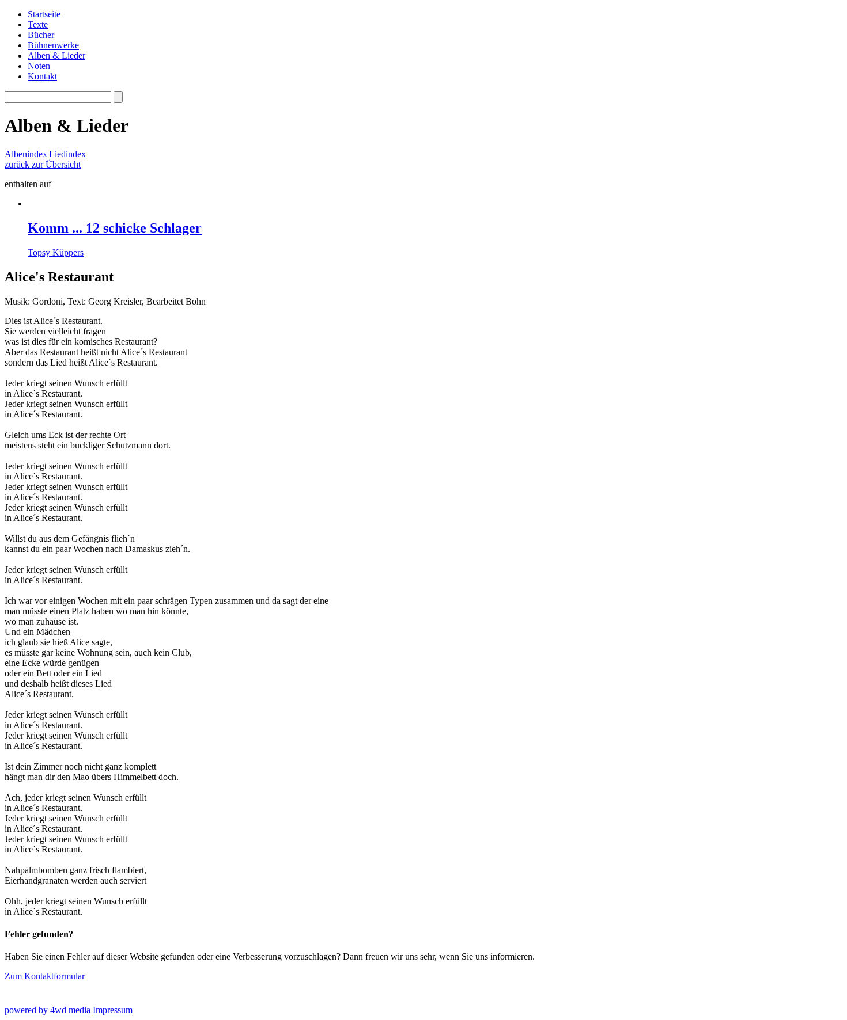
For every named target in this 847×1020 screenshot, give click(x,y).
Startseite (44, 14)
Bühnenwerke (53, 45)
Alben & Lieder (56, 55)
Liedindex (67, 154)
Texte (38, 24)
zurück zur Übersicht (43, 164)
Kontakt (42, 76)
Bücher (41, 35)
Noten (39, 66)
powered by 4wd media (47, 1010)
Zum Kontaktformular (45, 976)
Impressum (113, 1010)
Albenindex (26, 154)
